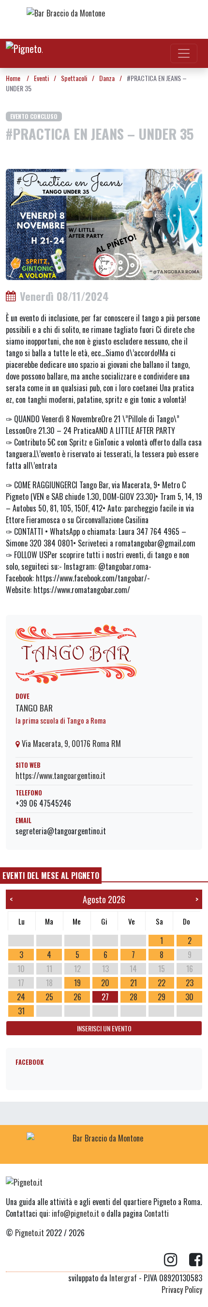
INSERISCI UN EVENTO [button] (104, 1028)
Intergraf (123, 1278)
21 (133, 983)
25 (49, 997)
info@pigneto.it (75, 1213)
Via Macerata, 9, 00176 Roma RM (70, 743)
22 (161, 983)
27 (105, 997)
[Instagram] (176, 1260)
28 (133, 997)
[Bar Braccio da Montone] (104, 19)
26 (77, 997)
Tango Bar (34, 707)
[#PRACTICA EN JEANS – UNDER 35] (104, 223)
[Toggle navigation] (183, 53)
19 (77, 983)
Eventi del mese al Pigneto (50, 875)
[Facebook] (195, 1260)
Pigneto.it (29, 1233)
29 (161, 997)
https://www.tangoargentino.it (60, 775)
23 (189, 983)
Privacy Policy (182, 1289)
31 (21, 1011)
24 (21, 997)
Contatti (156, 1213)
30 (189, 997)
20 (105, 983)
